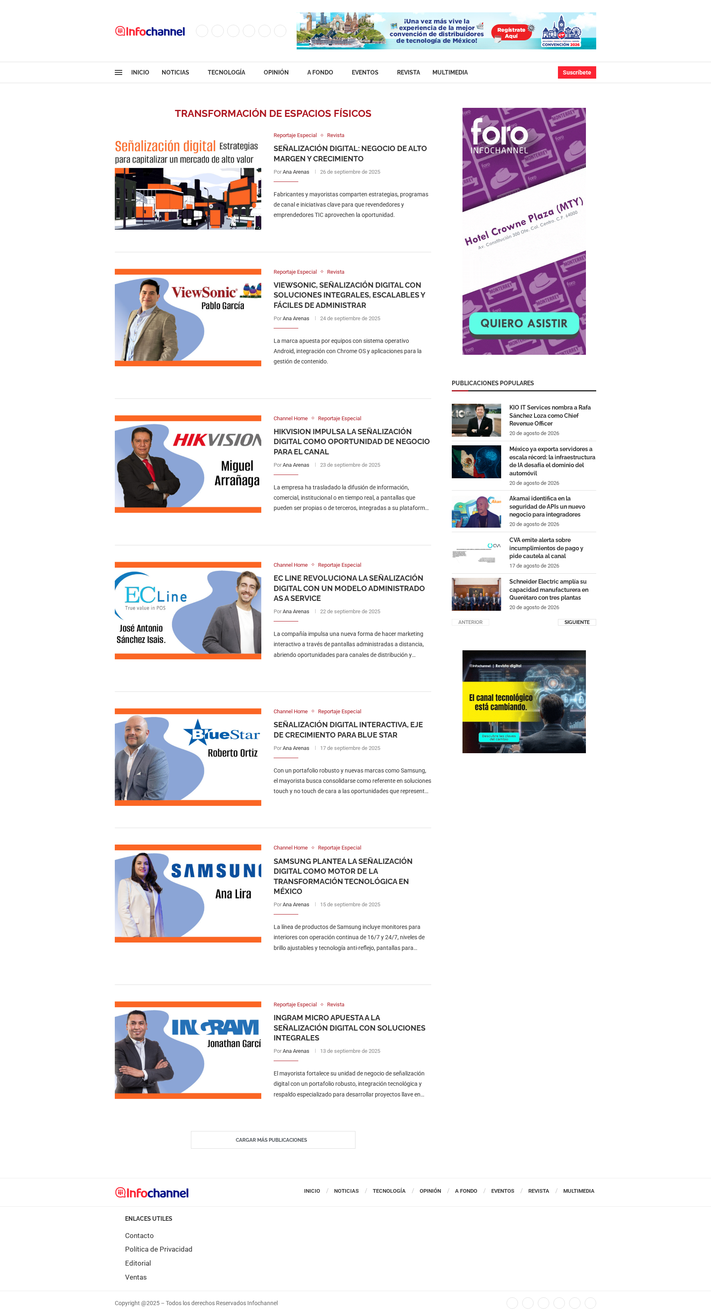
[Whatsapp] (280, 31)
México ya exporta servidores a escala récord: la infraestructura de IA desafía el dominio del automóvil (552, 461)
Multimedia (450, 72)
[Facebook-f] (512, 1303)
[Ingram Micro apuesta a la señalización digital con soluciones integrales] (188, 1050)
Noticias (175, 72)
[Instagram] (233, 31)
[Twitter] (217, 31)
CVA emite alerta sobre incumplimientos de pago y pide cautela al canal (546, 548)
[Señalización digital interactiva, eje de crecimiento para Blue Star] (188, 757)
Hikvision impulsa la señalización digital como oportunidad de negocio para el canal (352, 441)
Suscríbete (577, 72)
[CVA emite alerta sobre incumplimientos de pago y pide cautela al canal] (476, 552)
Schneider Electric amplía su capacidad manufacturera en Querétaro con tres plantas (548, 589)
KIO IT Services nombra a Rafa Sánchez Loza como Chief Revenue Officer (550, 415)
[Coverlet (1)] (524, 112)
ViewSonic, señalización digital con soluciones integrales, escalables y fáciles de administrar (349, 295)
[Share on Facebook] (344, 231)
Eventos (365, 72)
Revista (408, 72)
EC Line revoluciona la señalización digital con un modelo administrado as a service (349, 588)
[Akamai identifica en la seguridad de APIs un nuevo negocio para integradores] (476, 511)
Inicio (140, 72)
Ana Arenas (296, 172)
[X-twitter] (528, 1303)
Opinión (276, 72)
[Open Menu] (118, 72)
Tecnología (226, 72)
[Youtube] (264, 31)
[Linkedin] (249, 31)
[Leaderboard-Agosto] (446, 16)
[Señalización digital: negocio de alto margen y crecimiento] (188, 181)
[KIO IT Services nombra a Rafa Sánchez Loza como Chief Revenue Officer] (476, 420)
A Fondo (320, 72)
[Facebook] (202, 31)
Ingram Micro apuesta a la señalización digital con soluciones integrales (349, 1027)
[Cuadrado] (524, 654)
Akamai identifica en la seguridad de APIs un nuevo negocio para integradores (547, 506)
